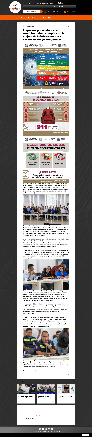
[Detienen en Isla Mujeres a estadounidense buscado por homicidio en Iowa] (46, 389)
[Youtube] (49, 429)
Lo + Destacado (23, 18)
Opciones (78, 435)
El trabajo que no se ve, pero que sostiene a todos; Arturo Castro (25, 397)
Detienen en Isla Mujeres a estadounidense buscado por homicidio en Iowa (45, 397)
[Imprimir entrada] (35, 371)
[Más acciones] (68, 26)
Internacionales (39, 18)
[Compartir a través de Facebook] (23, 371)
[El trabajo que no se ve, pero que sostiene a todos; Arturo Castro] (26, 389)
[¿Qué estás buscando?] (41, 11)
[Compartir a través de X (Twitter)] (26, 371)
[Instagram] (45, 11)
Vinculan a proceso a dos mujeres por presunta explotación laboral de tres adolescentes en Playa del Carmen (66, 397)
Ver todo (73, 381)
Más (50, 18)
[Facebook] (48, 11)
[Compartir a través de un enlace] (32, 371)
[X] (51, 11)
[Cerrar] (90, 435)
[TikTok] (57, 11)
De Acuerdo (85, 435)
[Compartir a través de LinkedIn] (29, 371)
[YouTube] (54, 11)
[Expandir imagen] (46, 65)
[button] (65, 11)
